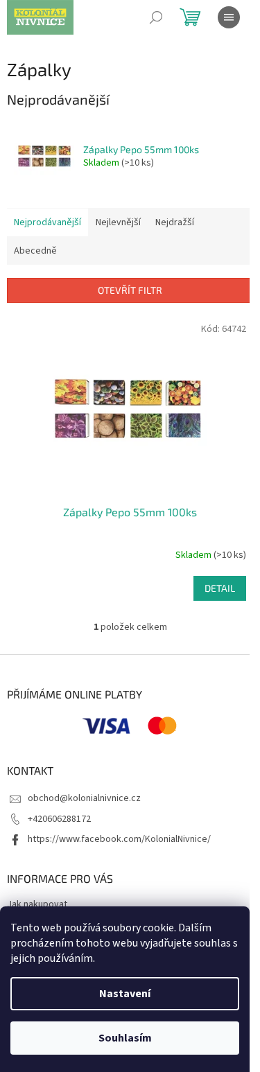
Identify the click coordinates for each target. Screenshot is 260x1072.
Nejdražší (174, 222)
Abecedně (35, 251)
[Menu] (229, 17)
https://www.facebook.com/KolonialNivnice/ (119, 839)
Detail (220, 588)
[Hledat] (156, 17)
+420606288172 (59, 819)
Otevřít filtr (130, 290)
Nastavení (124, 993)
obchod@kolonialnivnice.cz (84, 798)
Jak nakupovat (37, 904)
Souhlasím (125, 1038)
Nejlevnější (118, 222)
